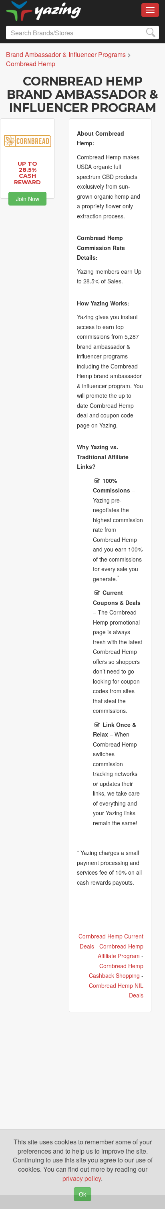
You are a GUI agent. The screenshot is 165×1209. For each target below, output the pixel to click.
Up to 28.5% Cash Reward (27, 173)
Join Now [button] (27, 199)
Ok (82, 1194)
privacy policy (81, 1178)
